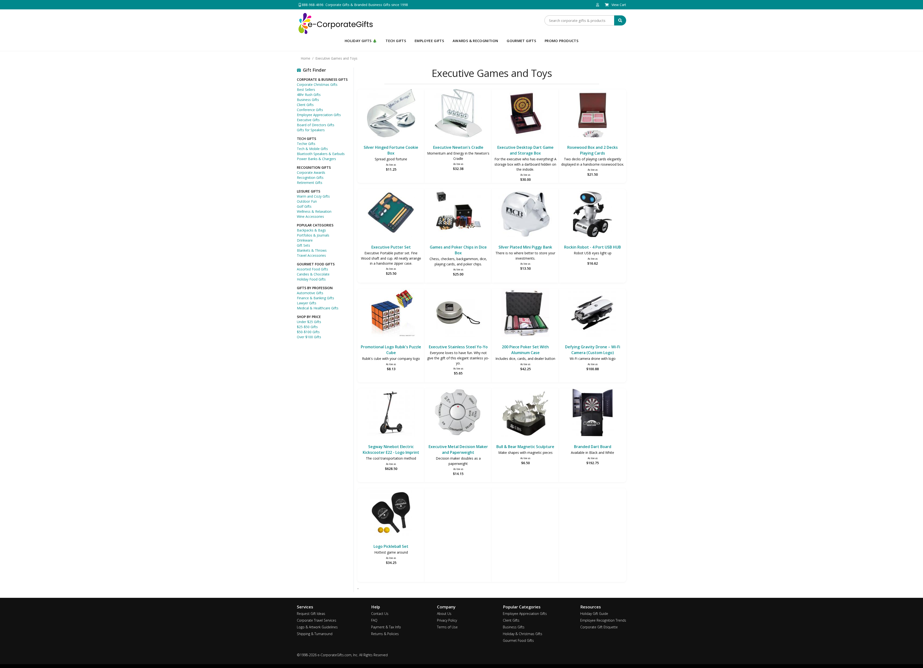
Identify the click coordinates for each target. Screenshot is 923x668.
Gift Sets (303, 245)
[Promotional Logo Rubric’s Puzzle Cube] (391, 313)
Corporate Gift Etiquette (599, 627)
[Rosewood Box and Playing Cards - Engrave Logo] (592, 114)
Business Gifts (308, 99)
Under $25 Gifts (309, 321)
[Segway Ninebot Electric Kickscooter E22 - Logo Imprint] (391, 413)
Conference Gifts (310, 109)
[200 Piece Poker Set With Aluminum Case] (525, 313)
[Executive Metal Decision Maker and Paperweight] (458, 413)
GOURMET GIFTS (521, 40)
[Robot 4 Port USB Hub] (592, 214)
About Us (444, 613)
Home (305, 58)
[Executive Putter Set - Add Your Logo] (391, 214)
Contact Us (379, 613)
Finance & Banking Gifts (315, 298)
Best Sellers (306, 89)
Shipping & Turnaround (314, 633)
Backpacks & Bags (311, 230)
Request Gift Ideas (311, 613)
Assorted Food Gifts (312, 269)
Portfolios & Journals (313, 235)
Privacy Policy (447, 620)
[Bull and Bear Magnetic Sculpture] (525, 413)
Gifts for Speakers (311, 130)
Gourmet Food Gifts (518, 640)
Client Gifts (305, 104)
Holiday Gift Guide (594, 613)
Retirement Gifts (309, 182)
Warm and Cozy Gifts (313, 196)
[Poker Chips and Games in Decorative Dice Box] (458, 214)
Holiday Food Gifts (311, 279)
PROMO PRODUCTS (561, 40)
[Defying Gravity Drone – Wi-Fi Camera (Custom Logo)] (592, 313)
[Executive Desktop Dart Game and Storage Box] (525, 114)
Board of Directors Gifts (315, 125)
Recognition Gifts (310, 177)
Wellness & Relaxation (314, 211)
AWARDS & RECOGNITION (475, 40)
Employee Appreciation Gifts (319, 114)
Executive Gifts (308, 120)
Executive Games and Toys (336, 58)
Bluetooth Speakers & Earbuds (321, 153)
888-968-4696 (312, 4)
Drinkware (305, 240)
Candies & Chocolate (313, 274)
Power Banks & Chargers (316, 158)
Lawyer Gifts (306, 303)
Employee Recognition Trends (603, 620)
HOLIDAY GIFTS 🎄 (361, 40)
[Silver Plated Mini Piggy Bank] (525, 214)
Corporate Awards (311, 172)
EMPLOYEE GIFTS (429, 40)
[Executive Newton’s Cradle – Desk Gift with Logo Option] (458, 114)
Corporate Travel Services (316, 620)
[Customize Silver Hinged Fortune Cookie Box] (391, 114)
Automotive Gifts (310, 293)
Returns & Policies (385, 633)
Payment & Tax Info (386, 627)
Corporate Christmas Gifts (317, 84)
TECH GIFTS (396, 40)
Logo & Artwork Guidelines (317, 627)
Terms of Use (447, 627)
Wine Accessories (310, 216)
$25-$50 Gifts (307, 327)
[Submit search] (620, 20)
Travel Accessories (311, 255)
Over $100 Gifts (309, 337)
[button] (597, 4)
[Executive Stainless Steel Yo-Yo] (458, 313)
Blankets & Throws (312, 250)
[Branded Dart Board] (592, 413)
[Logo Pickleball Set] (391, 513)
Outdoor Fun (307, 201)
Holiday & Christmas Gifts (522, 633)
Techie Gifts (306, 143)
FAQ (374, 620)
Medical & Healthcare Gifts (317, 308)
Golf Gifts (304, 206)
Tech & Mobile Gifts (312, 148)
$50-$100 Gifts (308, 332)
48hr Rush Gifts (309, 94)
